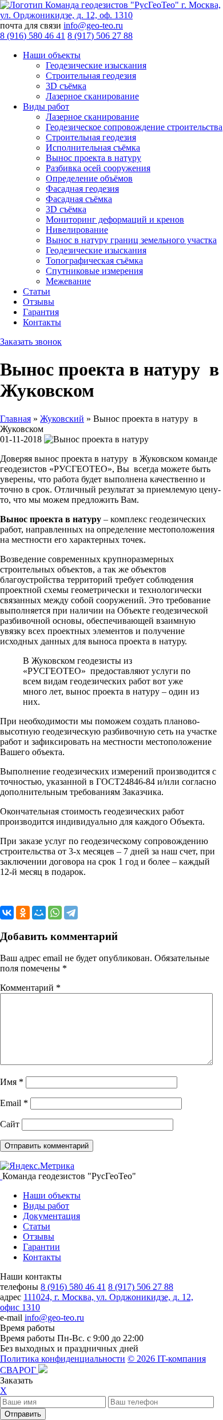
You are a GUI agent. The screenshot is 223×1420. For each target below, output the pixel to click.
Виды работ (46, 106)
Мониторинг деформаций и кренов (115, 219)
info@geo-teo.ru (93, 25)
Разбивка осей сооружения (98, 168)
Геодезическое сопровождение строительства (134, 127)
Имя (11, 1082)
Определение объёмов (89, 178)
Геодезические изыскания (96, 65)
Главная (15, 418)
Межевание (68, 281)
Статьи (36, 291)
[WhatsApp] (55, 912)
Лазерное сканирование (92, 96)
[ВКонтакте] (7, 912)
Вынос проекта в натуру (93, 158)
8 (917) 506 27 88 (100, 36)
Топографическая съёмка (94, 260)
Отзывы (38, 301)
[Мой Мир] (39, 912)
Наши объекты (52, 55)
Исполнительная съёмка (93, 147)
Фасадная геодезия (82, 188)
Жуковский (62, 418)
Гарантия (41, 312)
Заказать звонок (31, 341)
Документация (51, 1216)
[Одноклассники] (23, 912)
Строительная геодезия (91, 75)
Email (14, 1103)
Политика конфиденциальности (62, 1358)
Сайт (9, 1124)
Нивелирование (77, 230)
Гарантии (41, 1247)
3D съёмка (66, 86)
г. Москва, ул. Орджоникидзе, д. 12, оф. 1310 (110, 10)
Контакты (42, 322)
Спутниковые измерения (94, 271)
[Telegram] (71, 912)
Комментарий (30, 988)
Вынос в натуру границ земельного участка (131, 240)
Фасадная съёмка (79, 199)
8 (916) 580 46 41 (32, 36)
